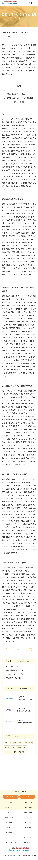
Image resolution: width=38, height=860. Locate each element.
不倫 (30, 742)
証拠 (25, 742)
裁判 (20, 742)
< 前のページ (7, 650)
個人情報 (19, 747)
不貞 (12, 747)
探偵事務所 (13, 742)
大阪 (6, 742)
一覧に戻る (19, 650)
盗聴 (15, 752)
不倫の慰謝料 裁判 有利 (15, 670)
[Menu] (34, 3)
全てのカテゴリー (12, 666)
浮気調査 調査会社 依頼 (15, 674)
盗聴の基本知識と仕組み (15, 94)
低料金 (7, 747)
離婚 (25, 747)
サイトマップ (29, 842)
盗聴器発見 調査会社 (13, 678)
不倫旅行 (21, 752)
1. (7, 91)
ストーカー (8, 752)
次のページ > (31, 650)
